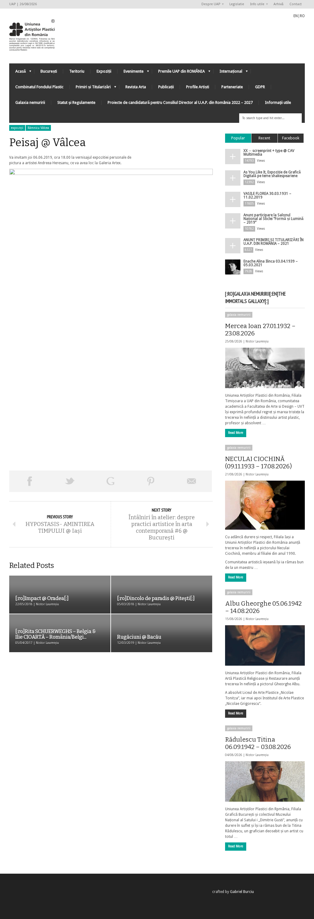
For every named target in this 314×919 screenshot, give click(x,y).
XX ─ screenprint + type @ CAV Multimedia (268, 153)
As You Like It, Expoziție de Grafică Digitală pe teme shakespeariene (272, 174)
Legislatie (236, 4)
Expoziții (104, 71)
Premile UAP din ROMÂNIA (178, 73)
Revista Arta (135, 87)
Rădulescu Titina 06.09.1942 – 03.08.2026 (258, 743)
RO (302, 16)
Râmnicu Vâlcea (38, 128)
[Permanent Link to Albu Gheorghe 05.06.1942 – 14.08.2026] (265, 645)
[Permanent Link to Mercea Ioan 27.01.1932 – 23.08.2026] (265, 368)
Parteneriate (232, 87)
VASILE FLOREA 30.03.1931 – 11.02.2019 (267, 195)
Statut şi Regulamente (76, 102)
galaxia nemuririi (239, 314)
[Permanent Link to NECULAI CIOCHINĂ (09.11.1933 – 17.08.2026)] (265, 505)
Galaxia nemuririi (30, 102)
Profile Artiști (197, 87)
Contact (295, 4)
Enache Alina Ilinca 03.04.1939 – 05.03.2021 (270, 263)
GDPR (260, 87)
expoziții (17, 128)
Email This (191, 481)
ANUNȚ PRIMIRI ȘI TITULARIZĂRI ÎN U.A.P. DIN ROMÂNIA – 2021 (273, 242)
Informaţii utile (278, 102)
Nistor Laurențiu (257, 341)
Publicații (166, 87)
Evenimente (130, 73)
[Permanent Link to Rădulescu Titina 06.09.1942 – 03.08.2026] (265, 781)
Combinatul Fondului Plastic (39, 87)
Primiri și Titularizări (90, 88)
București (48, 71)
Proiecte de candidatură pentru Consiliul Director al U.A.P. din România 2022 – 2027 (180, 102)
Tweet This (70, 481)
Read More (235, 432)
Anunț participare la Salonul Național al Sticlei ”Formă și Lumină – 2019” (273, 219)
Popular (238, 138)
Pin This (151, 481)
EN (295, 16)
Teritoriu (76, 71)
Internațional (227, 73)
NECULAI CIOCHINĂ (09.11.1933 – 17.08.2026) (258, 462)
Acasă (17, 73)
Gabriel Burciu (242, 892)
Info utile (255, 4)
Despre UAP (209, 4)
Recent (264, 138)
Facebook (290, 138)
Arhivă (278, 4)
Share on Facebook (29, 481)
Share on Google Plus (110, 481)
